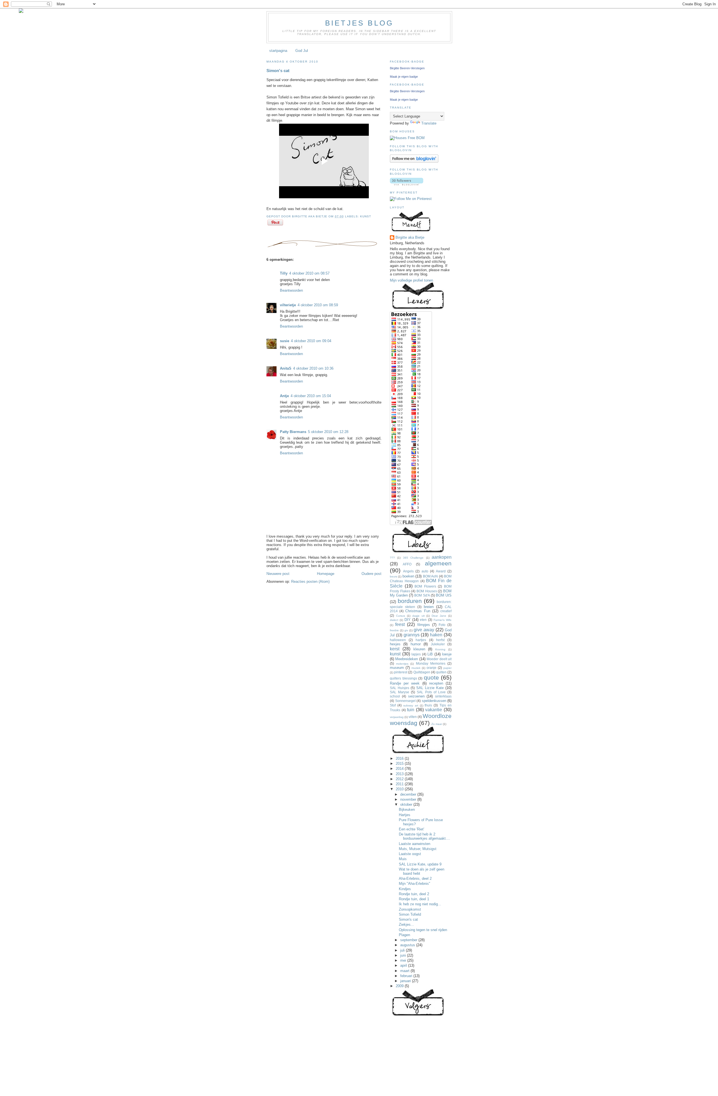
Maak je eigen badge (404, 76)
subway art (410, 705)
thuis (428, 705)
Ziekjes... (406, 924)
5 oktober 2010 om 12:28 (328, 432)
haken (436, 634)
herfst (440, 640)
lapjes (416, 654)
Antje (284, 396)
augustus (408, 945)
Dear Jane (439, 615)
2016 (400, 758)
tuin (410, 709)
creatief (446, 611)
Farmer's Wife (443, 619)
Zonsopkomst (410, 909)
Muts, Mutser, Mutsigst (417, 849)
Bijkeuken (407, 809)
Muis (403, 859)
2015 (400, 763)
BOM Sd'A (422, 595)
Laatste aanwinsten (414, 844)
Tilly (283, 273)
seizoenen (416, 696)
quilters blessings (403, 678)
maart (405, 971)
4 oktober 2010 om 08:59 (318, 305)
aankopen (442, 557)
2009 (400, 986)
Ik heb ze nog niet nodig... (420, 904)
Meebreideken (406, 659)
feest (400, 624)
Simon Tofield (410, 914)
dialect (394, 619)
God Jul (301, 51)
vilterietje (288, 305)
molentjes (402, 663)
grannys (412, 634)
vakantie (433, 709)
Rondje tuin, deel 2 (414, 894)
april (404, 965)
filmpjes (423, 625)
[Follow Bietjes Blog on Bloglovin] (414, 161)
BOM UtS (444, 595)
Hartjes (404, 815)
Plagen (404, 935)
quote (431, 677)
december (408, 794)
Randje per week (405, 683)
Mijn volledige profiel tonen (411, 280)
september (409, 940)
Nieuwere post (277, 574)
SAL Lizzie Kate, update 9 (420, 864)
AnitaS (285, 368)
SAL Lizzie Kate (430, 688)
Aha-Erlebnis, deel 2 (415, 878)
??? (392, 557)
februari (406, 976)
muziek (415, 667)
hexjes (395, 644)
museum (397, 668)
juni (403, 955)
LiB (430, 654)
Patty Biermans (293, 432)
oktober (406, 804)
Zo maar (436, 724)
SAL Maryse (399, 692)
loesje (447, 654)
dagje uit (418, 615)
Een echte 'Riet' (411, 829)
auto (425, 571)
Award (441, 571)
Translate (428, 123)
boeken (408, 576)
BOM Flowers (425, 586)
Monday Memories (430, 663)
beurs (393, 576)
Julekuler (438, 644)
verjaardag (397, 717)
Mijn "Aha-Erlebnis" (414, 883)
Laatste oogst (410, 854)
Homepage (325, 574)
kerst (394, 648)
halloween (398, 640)
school (395, 696)
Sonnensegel (405, 701)
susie (284, 341)
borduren (410, 601)
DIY (407, 620)
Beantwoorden (291, 290)
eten (423, 619)
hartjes (421, 640)
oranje (431, 667)
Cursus (400, 615)
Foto (442, 625)
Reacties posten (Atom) (310, 581)
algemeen (438, 563)
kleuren (419, 649)
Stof (393, 705)
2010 (400, 789)
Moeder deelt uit (439, 659)
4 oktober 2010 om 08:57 (309, 273)
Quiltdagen (421, 672)
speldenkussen (434, 701)
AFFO (407, 564)
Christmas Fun (417, 611)
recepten (436, 683)
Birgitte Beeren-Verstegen (407, 68)
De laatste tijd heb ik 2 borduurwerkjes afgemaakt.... (424, 836)
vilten (413, 717)
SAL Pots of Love (431, 692)
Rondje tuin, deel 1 (414, 899)
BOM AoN (430, 576)
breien (429, 607)
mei (403, 960)
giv (406, 630)
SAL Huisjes (399, 688)
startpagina (278, 51)
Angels (408, 571)
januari (406, 981)
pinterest (400, 672)
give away (424, 629)
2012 (400, 779)
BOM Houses (426, 591)
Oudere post (371, 574)
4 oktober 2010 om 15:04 (311, 396)
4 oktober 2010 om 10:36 (313, 368)
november (408, 799)
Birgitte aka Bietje (409, 237)
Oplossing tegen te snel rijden (423, 930)
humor (416, 644)
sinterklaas (443, 696)
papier (447, 667)
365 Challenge (413, 557)
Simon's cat (277, 70)
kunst (365, 216)
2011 (400, 784)
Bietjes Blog (359, 23)
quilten (441, 672)
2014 (400, 768)
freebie (394, 630)
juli (403, 950)
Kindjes (405, 889)
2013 (400, 774)
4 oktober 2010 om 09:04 (311, 341)
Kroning (440, 649)
